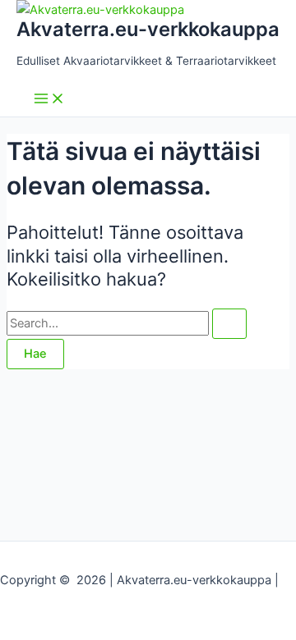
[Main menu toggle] (49, 99)
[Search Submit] (229, 324)
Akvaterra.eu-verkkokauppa (148, 29)
